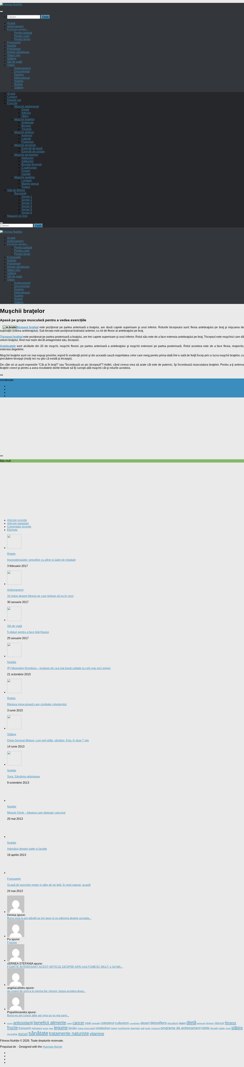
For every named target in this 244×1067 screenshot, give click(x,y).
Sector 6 (26, 212)
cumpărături (135, 1023)
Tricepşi (26, 129)
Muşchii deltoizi (24, 132)
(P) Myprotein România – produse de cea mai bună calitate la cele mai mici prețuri (59, 668)
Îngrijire (19, 74)
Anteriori (26, 135)
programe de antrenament (181, 1028)
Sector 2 (26, 199)
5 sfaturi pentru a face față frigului (28, 632)
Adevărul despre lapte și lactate (27, 848)
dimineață (201, 1023)
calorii (69, 1023)
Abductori (27, 157)
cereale (95, 1023)
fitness (230, 1023)
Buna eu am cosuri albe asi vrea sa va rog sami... (38, 1015)
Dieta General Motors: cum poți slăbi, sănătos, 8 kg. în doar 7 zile (48, 740)
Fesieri (25, 170)
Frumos (12, 942)
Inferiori (26, 112)
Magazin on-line (17, 215)
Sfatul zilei (13, 55)
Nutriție (18, 81)
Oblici (25, 116)
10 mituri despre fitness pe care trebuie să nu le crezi (40, 596)
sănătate (38, 1033)
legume (61, 1027)
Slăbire (11, 58)
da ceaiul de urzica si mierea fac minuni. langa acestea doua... (46, 991)
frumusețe (25, 1028)
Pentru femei (22, 39)
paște (147, 1028)
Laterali (26, 138)
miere (114, 1028)
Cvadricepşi (29, 167)
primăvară (155, 1028)
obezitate (135, 1028)
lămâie (72, 1028)
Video (11, 65)
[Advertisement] (107, 425)
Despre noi (14, 100)
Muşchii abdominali (26, 106)
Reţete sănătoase (18, 52)
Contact (12, 96)
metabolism (103, 1028)
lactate (45, 1028)
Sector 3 (26, 203)
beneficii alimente (50, 1022)
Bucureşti (20, 193)
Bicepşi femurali (31, 164)
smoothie (12, 1034)
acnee (10, 1023)
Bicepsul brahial (27, 327)
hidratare (37, 1028)
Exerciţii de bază (32, 148)
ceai (88, 1023)
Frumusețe (14, 42)
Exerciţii (12, 103)
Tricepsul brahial (11, 336)
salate (221, 1028)
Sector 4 (26, 206)
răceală (214, 1028)
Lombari (26, 180)
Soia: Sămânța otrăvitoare (23, 776)
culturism (122, 1023)
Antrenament (15, 26)
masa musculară (86, 1028)
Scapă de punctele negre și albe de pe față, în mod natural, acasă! (49, 884)
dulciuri (219, 1023)
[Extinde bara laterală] (1, 374)
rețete (205, 1028)
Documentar (22, 71)
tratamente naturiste (69, 1033)
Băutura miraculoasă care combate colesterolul (37, 704)
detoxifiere (158, 1023)
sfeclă (228, 1028)
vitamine (97, 1033)
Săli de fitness (16, 190)
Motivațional (22, 77)
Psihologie (14, 48)
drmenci (210, 1023)
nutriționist (124, 1028)
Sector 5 (26, 209)
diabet (182, 1023)
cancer (78, 1023)
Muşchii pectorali (25, 145)
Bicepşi (26, 125)
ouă (142, 1028)
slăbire (237, 1028)
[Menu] (1, 11)
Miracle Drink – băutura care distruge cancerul (36, 812)
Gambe (26, 174)
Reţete (11, 553)
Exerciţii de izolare (33, 151)
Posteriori (27, 141)
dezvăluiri (172, 1023)
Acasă (11, 23)
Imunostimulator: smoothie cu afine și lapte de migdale (41, 559)
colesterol (107, 1023)
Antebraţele (8, 346)
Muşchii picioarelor (26, 154)
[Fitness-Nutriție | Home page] (11, 4)
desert (145, 1023)
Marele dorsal (30, 183)
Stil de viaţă (14, 61)
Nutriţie (11, 45)
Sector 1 (26, 196)
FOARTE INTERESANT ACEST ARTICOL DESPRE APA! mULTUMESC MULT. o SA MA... (65, 966)
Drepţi (25, 109)
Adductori (27, 161)
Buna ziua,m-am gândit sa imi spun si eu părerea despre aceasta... (49, 918)
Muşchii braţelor (24, 119)
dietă (191, 1022)
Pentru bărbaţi (23, 32)
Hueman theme (52, 1046)
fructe (12, 1027)
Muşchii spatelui (24, 177)
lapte (51, 1028)
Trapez (25, 186)
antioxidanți (23, 1023)
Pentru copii (21, 36)
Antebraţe (27, 122)
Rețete (18, 84)
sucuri (23, 1034)
